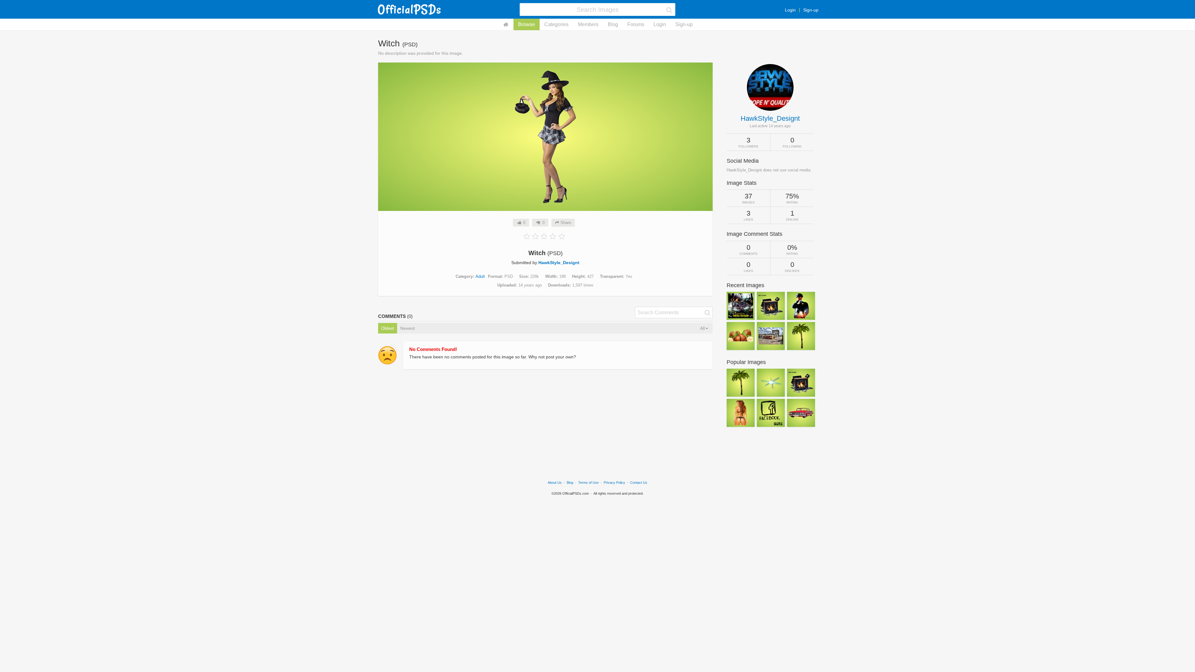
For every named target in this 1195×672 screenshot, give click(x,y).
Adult (480, 276)
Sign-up (810, 9)
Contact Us (638, 482)
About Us (555, 482)
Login (790, 9)
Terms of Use (588, 482)
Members (588, 24)
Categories (556, 24)
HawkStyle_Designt (558, 262)
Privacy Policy (614, 482)
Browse (526, 24)
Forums (635, 24)
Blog (613, 24)
